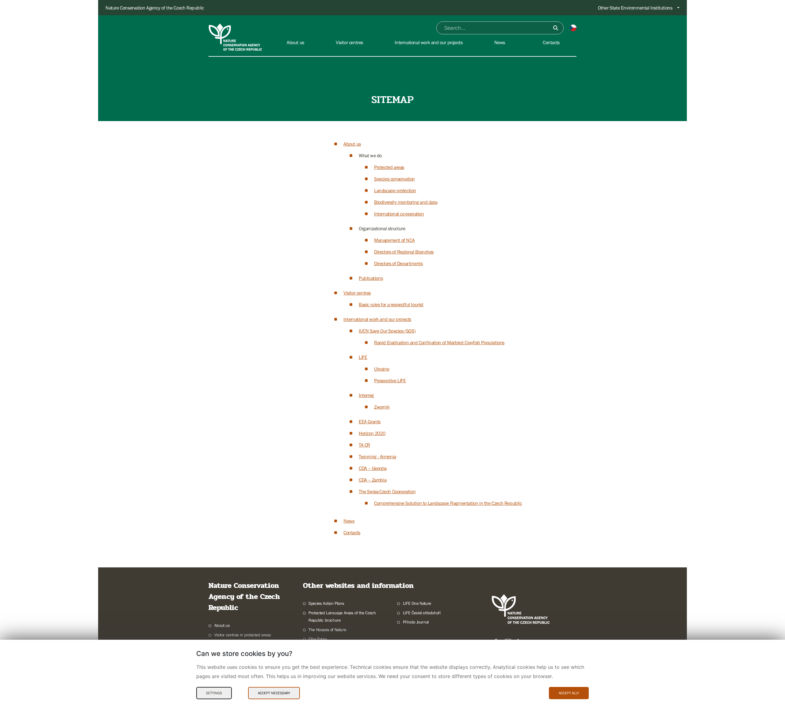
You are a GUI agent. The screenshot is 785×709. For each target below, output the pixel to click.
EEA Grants (370, 421)
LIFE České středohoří (421, 612)
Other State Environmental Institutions (635, 7)
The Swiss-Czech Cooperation (387, 491)
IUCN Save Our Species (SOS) (387, 331)
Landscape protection (395, 190)
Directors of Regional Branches (404, 251)
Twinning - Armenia (377, 456)
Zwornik (381, 407)
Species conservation (394, 178)
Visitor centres (357, 292)
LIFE (363, 357)
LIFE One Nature (417, 603)
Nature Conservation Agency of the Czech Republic (154, 7)
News (348, 521)
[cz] (573, 27)
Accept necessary (274, 693)
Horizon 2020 (372, 433)
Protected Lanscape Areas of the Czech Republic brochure (342, 616)
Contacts (351, 532)
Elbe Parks (317, 638)
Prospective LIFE (390, 380)
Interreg (366, 395)
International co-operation (399, 213)
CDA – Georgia (373, 468)
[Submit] (555, 28)
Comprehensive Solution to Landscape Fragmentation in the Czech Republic (448, 503)
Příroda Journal (416, 621)
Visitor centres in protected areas (242, 634)
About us (352, 144)
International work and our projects (377, 319)
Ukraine (381, 369)
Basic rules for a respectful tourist (391, 304)
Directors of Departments (398, 263)
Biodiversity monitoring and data (405, 202)
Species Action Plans (326, 603)
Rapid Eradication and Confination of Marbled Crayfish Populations (439, 342)
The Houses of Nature (327, 629)
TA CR (364, 445)
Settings (214, 693)
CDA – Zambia (372, 479)
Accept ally (569, 693)
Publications (371, 278)
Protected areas (389, 167)
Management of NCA (394, 240)
